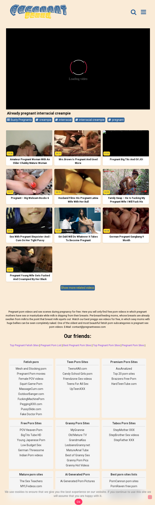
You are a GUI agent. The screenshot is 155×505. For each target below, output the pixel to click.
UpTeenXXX (77, 388)
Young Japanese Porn (31, 440)
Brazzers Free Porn (124, 378)
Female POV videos (31, 378)
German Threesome (31, 450)
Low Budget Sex (31, 445)
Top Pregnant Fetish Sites (24, 345)
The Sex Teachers (31, 481)
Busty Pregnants (21, 119)
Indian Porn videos (31, 455)
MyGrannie (77, 430)
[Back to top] (143, 487)
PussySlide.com (31, 409)
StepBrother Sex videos (124, 435)
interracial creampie (92, 119)
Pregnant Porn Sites (133, 345)
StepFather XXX (124, 440)
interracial (65, 119)
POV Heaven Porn (31, 430)
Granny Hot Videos (77, 465)
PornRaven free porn (124, 486)
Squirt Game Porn (31, 383)
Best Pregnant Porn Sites (77, 345)
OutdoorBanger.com (31, 394)
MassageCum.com (31, 388)
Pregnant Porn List (51, 345)
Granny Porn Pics (77, 460)
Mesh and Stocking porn (31, 368)
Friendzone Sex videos (77, 378)
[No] (150, 497)
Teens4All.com (77, 368)
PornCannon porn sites (123, 481)
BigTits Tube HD (31, 435)
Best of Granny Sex (77, 455)
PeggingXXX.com (31, 404)
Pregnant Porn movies (31, 373)
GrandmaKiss (77, 440)
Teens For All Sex (77, 383)
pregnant (117, 119)
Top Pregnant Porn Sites (106, 345)
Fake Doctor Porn (31, 414)
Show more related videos (77, 287)
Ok (78, 501)
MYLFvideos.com (31, 486)
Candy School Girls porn (77, 373)
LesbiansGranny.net (77, 445)
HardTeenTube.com (124, 383)
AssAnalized (124, 368)
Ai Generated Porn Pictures (77, 481)
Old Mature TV (77, 435)
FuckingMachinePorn (31, 399)
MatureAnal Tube (77, 450)
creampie (45, 119)
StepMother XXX (124, 430)
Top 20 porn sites (124, 373)
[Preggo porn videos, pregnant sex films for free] (38, 12)
